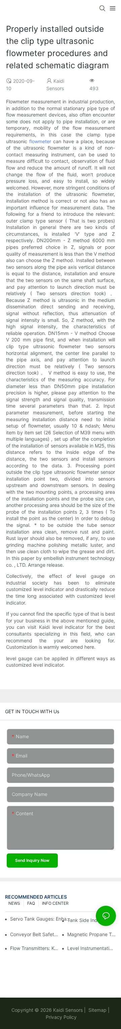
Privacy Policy (61, 1017)
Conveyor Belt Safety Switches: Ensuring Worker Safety (34, 934)
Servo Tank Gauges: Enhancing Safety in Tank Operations (40, 919)
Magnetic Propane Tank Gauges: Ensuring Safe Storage (91, 934)
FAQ (31, 903)
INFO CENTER (55, 903)
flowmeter (40, 141)
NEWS (14, 903)
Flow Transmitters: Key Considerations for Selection (34, 948)
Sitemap (97, 1010)
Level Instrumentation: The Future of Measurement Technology (91, 948)
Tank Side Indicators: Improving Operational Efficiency (91, 920)
